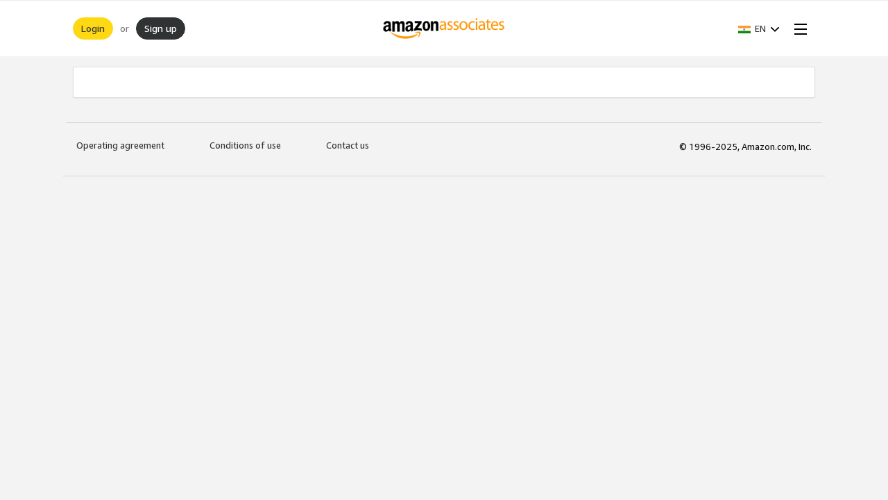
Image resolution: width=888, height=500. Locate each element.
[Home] (444, 28)
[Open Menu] (797, 28)
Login (93, 28)
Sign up (160, 28)
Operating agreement (120, 145)
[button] (758, 28)
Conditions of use (245, 145)
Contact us (347, 145)
